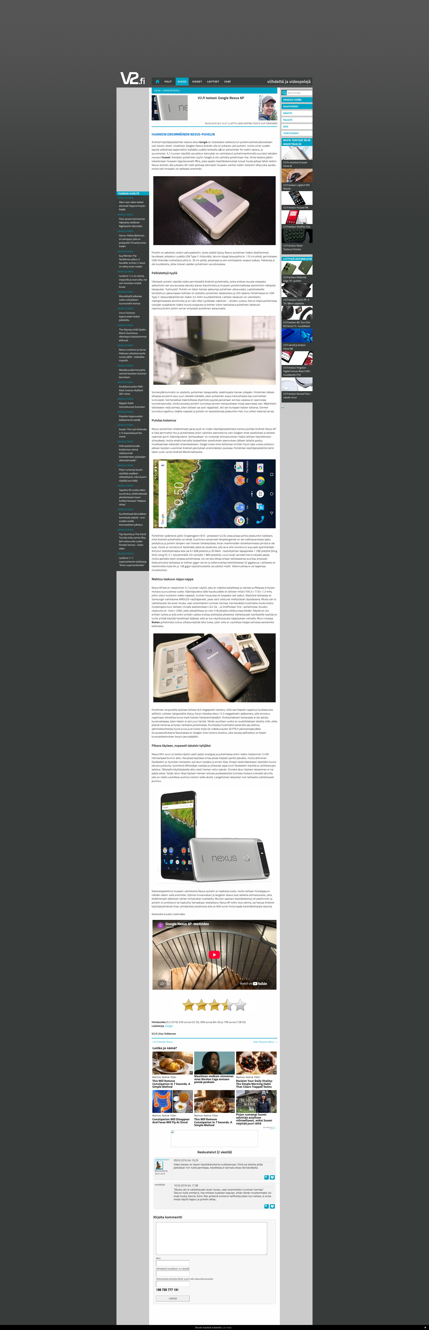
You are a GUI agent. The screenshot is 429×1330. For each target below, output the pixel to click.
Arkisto (287, 113)
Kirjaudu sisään (292, 99)
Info (285, 126)
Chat (227, 81)
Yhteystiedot (291, 133)
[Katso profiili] (159, 1165)
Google (169, 1026)
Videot (197, 81)
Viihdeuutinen (125, 198)
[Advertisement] (214, 1315)
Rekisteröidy (290, 106)
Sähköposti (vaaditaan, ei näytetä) (173, 1268)
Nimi (158, 1258)
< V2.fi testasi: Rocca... (163, 1041)
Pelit (168, 81)
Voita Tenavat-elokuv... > (265, 1041)
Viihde (182, 81)
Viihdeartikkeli (125, 553)
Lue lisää (226, 1327)
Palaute (287, 120)
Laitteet (213, 81)
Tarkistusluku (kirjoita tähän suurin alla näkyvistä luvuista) (184, 1279)
